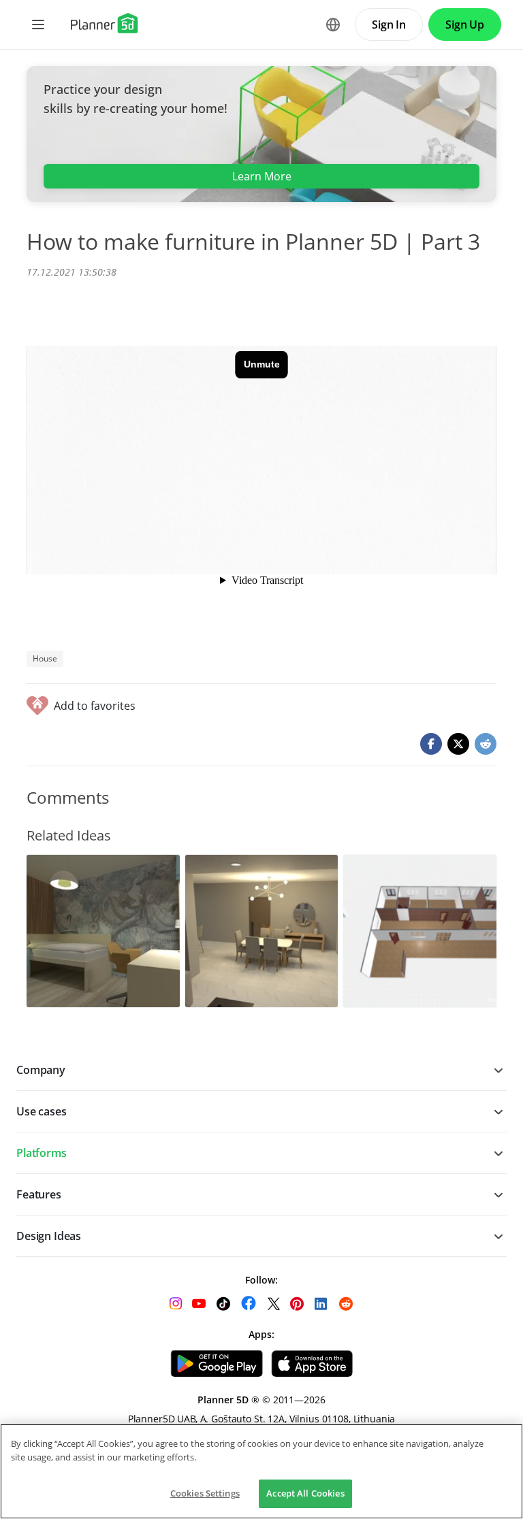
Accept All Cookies (305, 1493)
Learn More (261, 176)
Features (38, 1194)
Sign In (389, 24)
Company (40, 1069)
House (45, 658)
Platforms (41, 1152)
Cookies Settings (205, 1493)
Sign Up (464, 24)
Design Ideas (48, 1235)
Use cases (41, 1111)
